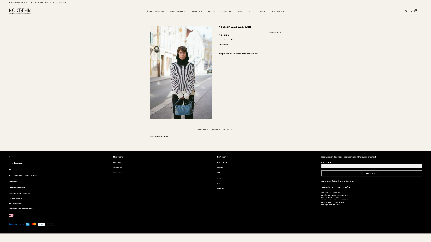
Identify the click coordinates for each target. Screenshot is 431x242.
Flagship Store (222, 162)
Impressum (13, 181)
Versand (234, 40)
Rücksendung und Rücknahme (19, 193)
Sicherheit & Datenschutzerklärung (20, 209)
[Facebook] (9, 157)
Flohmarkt (220, 188)
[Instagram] (13, 157)
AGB (218, 173)
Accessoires (231, 54)
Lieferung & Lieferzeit (16, 198)
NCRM (255, 54)
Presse (219, 178)
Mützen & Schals (247, 54)
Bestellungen (117, 168)
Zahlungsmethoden (15, 203)
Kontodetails (117, 173)
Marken (238, 54)
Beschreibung (202, 129)
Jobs (218, 183)
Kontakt (220, 168)
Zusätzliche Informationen (223, 129)
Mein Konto (117, 162)
